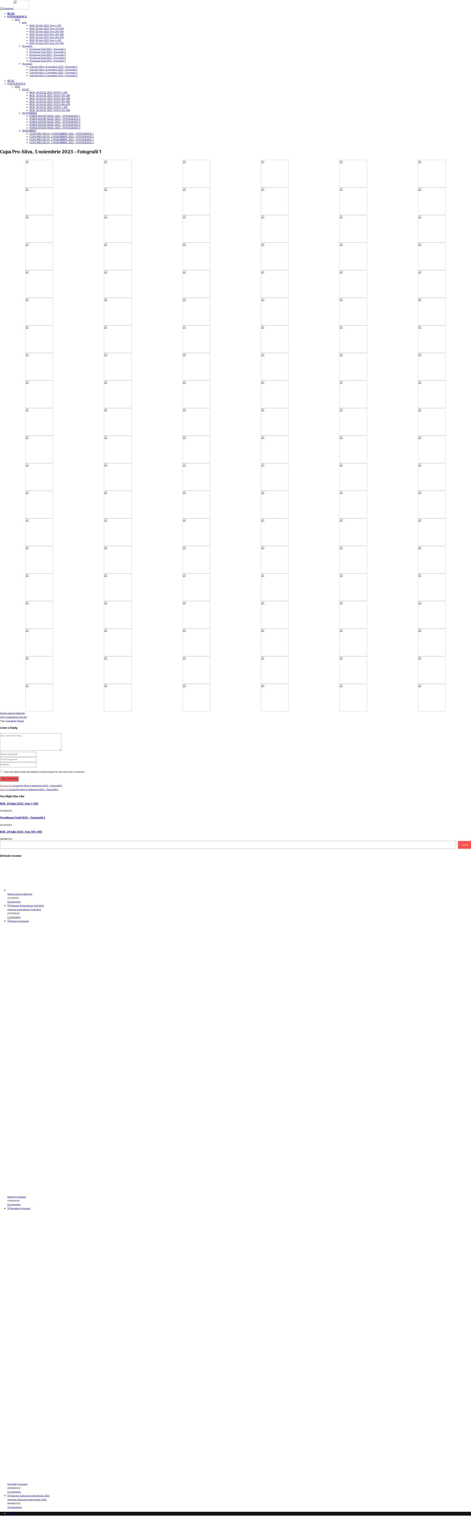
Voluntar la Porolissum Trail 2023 (24, 910)
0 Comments (14, 1492)
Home (10, 1514)
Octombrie (29, 113)
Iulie (25, 89)
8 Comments (14, 1205)
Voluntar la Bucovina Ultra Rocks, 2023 (27, 1500)
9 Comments (14, 902)
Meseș (20, 721)
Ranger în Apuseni (16, 1197)
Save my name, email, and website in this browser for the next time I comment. (44, 772)
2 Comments (14, 917)
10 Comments (14, 1507)
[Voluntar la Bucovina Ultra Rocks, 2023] (28, 1496)
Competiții (11, 721)
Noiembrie (29, 130)
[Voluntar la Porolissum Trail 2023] (25, 906)
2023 (17, 86)
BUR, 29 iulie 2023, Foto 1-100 (19, 804)
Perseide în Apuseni (17, 1484)
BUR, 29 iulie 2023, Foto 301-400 (21, 832)
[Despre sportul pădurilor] (21, 890)
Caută (465, 845)
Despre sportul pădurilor (19, 894)
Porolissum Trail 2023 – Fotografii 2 (22, 818)
